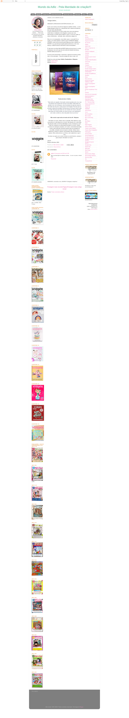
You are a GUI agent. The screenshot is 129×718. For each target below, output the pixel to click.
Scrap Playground (89, 135)
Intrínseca (53, 62)
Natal (86, 122)
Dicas (86, 77)
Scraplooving (88, 145)
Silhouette (87, 148)
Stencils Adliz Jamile (68, 14)
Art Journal (87, 42)
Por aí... (84, 14)
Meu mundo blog (89, 117)
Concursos (87, 61)
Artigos (86, 44)
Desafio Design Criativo (90, 68)
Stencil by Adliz (88, 157)
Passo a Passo (88, 126)
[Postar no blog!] (69, 145)
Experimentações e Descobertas (89, 97)
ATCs (86, 35)
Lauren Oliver (54, 60)
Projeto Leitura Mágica (90, 128)
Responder (53, 158)
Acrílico (86, 37)
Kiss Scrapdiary (88, 114)
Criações (87, 65)
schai (52, 153)
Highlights (87, 108)
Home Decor (88, 110)
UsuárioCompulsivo (93, 209)
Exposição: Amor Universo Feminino (89, 100)
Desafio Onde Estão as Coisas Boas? (90, 71)
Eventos (87, 92)
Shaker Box (87, 146)
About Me (38, 14)
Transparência (88, 161)
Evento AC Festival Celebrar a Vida (89, 81)
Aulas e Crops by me (90, 48)
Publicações (77, 14)
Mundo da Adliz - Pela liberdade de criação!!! (64, 6)
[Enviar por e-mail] (67, 145)
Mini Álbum (87, 121)
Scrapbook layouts (89, 137)
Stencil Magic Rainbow (90, 155)
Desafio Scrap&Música (90, 73)
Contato (90, 14)
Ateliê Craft (87, 46)
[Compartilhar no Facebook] (71, 145)
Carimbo (87, 53)
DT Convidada (88, 67)
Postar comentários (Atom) (57, 192)
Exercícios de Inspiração (91, 94)
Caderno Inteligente (89, 51)
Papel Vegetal (88, 124)
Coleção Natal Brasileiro (56, 14)
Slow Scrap (87, 150)
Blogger (81, 707)
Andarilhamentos (89, 39)
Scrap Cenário (88, 133)
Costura (87, 63)
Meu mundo (88, 115)
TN (85, 159)
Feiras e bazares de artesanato (90, 104)
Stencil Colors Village (90, 153)
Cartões (87, 55)
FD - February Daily (89, 102)
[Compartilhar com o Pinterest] (73, 145)
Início (33, 14)
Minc (86, 119)
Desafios (87, 75)
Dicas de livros (57, 146)
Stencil (86, 152)
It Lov (86, 112)
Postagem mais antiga (74, 187)
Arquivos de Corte (89, 40)
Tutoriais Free (46, 14)
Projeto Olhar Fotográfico (91, 130)
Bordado (87, 49)
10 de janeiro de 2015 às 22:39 (61, 153)
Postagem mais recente (55, 187)
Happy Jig (87, 106)
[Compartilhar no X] (70, 145)
